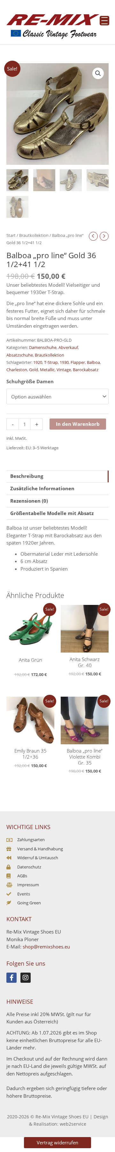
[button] (98, 73)
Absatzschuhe (19, 355)
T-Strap (51, 362)
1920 (37, 362)
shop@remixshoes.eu (46, 946)
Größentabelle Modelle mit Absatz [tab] (52, 513)
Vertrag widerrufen (57, 1142)
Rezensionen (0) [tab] (29, 501)
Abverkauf (68, 347)
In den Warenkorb (78, 424)
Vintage (64, 369)
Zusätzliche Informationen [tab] (42, 488)
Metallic (47, 369)
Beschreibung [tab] (26, 476)
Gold (33, 369)
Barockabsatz (85, 369)
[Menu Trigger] (104, 20)
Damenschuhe (43, 347)
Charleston (16, 369)
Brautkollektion (34, 235)
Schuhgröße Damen (30, 381)
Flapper (78, 362)
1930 (64, 362)
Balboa (93, 362)
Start (11, 235)
